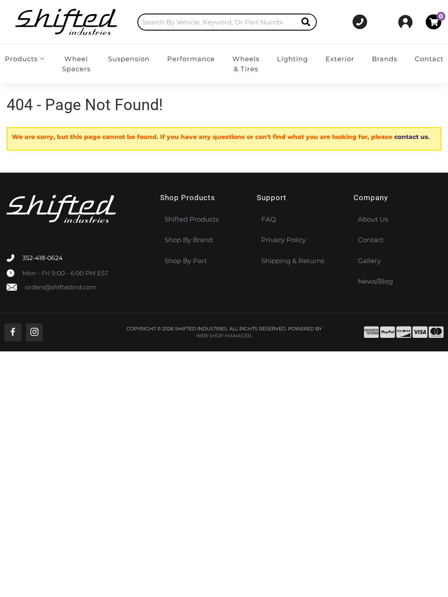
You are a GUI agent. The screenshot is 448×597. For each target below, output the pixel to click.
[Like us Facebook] (13, 332)
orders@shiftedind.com (61, 287)
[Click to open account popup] (405, 21)
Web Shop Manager (223, 335)
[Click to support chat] (360, 21)
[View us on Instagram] (34, 332)
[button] (227, 22)
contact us (411, 137)
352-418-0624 (42, 258)
